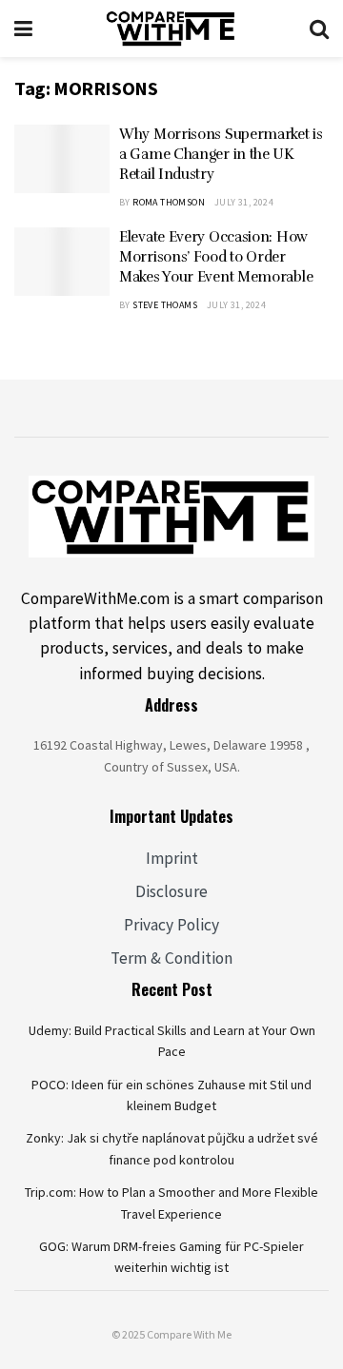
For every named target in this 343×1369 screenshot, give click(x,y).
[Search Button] (319, 28)
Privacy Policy (171, 924)
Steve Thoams (164, 305)
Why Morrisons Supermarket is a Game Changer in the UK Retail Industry (221, 154)
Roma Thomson (168, 202)
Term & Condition (171, 958)
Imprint (172, 858)
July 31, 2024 (243, 202)
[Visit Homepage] (171, 29)
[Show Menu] (23, 28)
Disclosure (171, 891)
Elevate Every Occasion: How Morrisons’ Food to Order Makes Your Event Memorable (216, 256)
